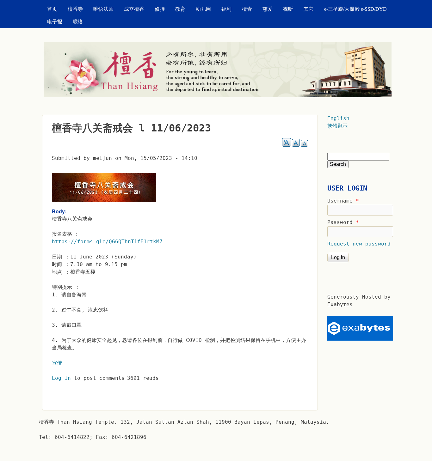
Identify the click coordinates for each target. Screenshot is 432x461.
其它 (309, 9)
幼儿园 (203, 9)
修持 (160, 9)
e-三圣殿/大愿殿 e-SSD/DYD (355, 9)
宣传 (57, 363)
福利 (226, 9)
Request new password (359, 244)
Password (343, 222)
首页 (52, 9)
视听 (288, 9)
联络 (78, 21)
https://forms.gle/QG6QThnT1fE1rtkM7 (107, 242)
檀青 (247, 9)
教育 (180, 9)
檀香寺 (75, 9)
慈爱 (267, 9)
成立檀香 (134, 9)
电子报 (54, 21)
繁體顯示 (337, 126)
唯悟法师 (103, 9)
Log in (61, 378)
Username (343, 201)
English (338, 118)
